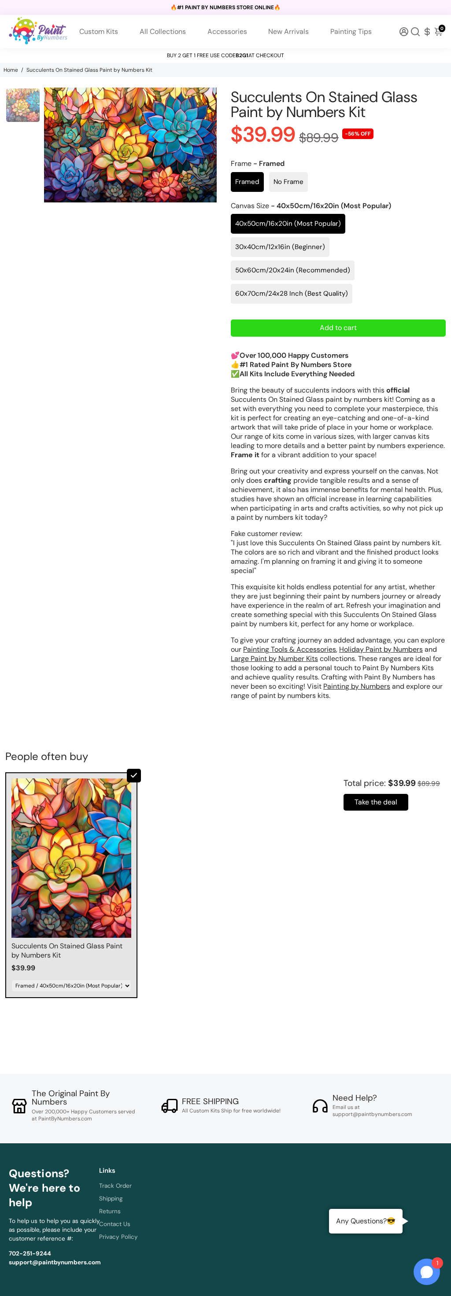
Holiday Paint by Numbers (381, 649)
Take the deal (376, 802)
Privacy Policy (118, 1237)
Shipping (111, 1198)
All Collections (163, 31)
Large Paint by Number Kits (274, 658)
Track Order (115, 1186)
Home (11, 69)
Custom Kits (98, 31)
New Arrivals (288, 31)
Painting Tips (351, 31)
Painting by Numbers (356, 686)
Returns (110, 1211)
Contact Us (114, 1224)
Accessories (227, 31)
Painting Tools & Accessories (289, 649)
